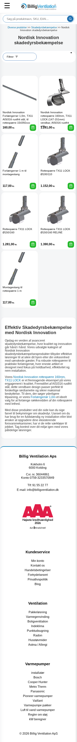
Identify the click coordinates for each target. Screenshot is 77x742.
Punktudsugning (38, 630)
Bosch (37, 677)
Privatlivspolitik (38, 579)
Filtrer (10, 56)
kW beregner (37, 719)
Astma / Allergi (37, 644)
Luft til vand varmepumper (38, 710)
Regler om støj (37, 714)
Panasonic (38, 691)
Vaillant (38, 700)
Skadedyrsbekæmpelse (44, 27)
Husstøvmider (37, 640)
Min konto (37, 560)
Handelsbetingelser (38, 570)
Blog (38, 584)
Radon (37, 635)
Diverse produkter (17, 27)
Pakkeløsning (38, 612)
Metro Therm (37, 686)
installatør (37, 672)
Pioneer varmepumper (38, 696)
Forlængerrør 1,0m (43, 397)
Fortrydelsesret (38, 574)
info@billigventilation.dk (43, 489)
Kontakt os (38, 565)
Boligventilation (37, 621)
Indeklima (37, 626)
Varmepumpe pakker (37, 705)
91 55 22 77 (40, 485)
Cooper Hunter (37, 682)
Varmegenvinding (37, 616)
